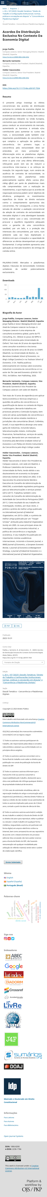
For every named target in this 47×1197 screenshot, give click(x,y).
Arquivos (13, 8)
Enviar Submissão (13, 862)
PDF (8, 626)
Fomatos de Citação (12, 662)
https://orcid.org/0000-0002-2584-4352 (16, 57)
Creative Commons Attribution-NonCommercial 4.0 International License (23, 722)
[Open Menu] (2, 2)
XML (18, 626)
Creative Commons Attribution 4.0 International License (22, 1168)
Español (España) (14, 881)
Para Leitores (9, 1117)
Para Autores (9, 1121)
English (10, 877)
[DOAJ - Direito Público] (14, 1069)
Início (5, 8)
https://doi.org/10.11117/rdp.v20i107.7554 (21, 88)
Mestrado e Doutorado (14, 1099)
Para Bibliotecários (11, 1125)
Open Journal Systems (13, 1136)
